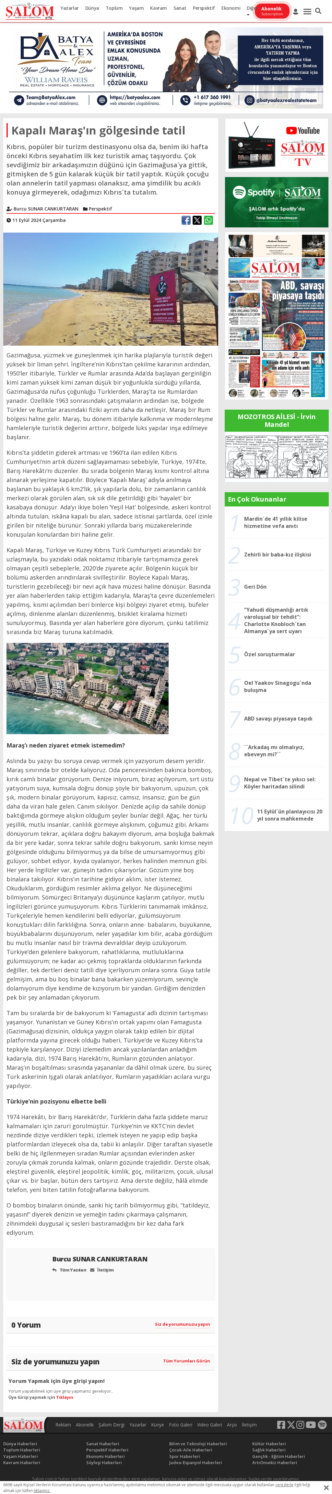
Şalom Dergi (111, 1425)
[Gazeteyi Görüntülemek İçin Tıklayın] (276, 315)
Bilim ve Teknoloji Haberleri (198, 1444)
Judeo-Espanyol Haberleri (195, 1462)
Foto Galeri (180, 1425)
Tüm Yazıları (72, 1270)
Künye (157, 1425)
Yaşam (136, 8)
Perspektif (204, 8)
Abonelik (85, 1425)
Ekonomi (230, 8)
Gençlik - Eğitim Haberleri (278, 1456)
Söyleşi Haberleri (104, 1462)
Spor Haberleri (184, 1456)
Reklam (63, 1425)
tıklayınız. (42, 1490)
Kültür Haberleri (269, 1444)
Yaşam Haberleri (20, 1456)
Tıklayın (64, 1397)
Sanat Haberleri (102, 1444)
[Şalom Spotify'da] (276, 202)
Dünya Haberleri (20, 1444)
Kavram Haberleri (21, 1462)
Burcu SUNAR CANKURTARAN (100, 1259)
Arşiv (232, 1425)
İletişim (105, 1270)
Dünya (92, 8)
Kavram (158, 8)
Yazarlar (70, 8)
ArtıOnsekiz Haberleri (274, 1462)
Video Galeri (209, 1425)
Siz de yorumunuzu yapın (182, 1324)
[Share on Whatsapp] (208, 220)
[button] (318, 11)
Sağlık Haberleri (269, 1450)
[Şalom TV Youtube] (276, 145)
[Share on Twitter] (197, 220)
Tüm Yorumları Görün (186, 1361)
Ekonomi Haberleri (105, 1456)
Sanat (179, 8)
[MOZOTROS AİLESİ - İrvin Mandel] (276, 456)
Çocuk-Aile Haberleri (190, 1450)
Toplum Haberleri (21, 1450)
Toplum (114, 8)
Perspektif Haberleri (107, 1450)
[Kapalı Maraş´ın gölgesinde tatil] (110, 288)
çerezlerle (284, 1485)
